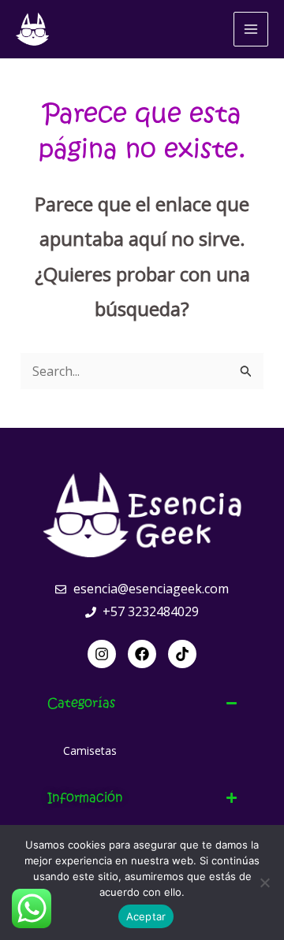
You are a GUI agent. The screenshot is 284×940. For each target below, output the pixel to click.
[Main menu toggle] (251, 29)
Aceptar (146, 916)
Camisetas (90, 750)
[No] (264, 882)
